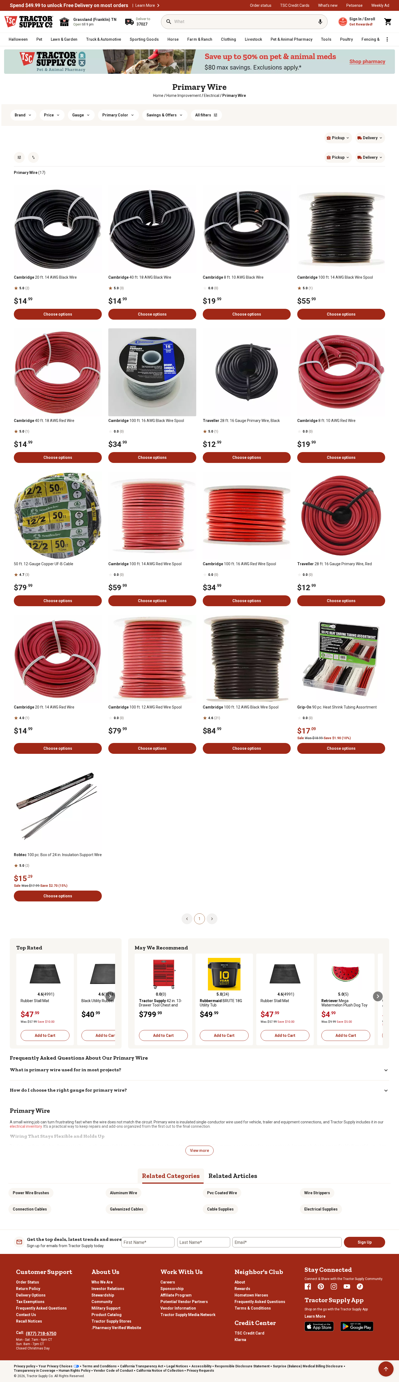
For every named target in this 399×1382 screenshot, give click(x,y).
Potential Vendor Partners (184, 1302)
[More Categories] (387, 39)
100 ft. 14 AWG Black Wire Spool (335, 277)
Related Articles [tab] (232, 1176)
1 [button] (199, 919)
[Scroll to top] (386, 1369)
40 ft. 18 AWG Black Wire (139, 277)
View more (199, 1150)
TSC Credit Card (249, 1333)
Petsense (354, 5)
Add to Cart (45, 1035)
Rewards (242, 1288)
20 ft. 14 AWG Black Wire (45, 277)
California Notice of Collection (159, 1370)
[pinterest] (321, 1286)
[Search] (168, 21)
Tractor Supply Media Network (188, 1315)
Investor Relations (107, 1288)
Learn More (145, 5)
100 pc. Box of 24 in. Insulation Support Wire (58, 855)
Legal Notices (177, 1366)
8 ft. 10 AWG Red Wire (326, 420)
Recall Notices (29, 1321)
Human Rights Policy (74, 1370)
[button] (158, 5)
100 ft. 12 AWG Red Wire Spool (145, 707)
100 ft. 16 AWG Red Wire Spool (239, 564)
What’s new (328, 5)
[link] (158, 95)
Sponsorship (171, 1288)
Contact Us (26, 1315)
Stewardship (102, 1295)
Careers (167, 1282)
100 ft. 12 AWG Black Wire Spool (240, 707)
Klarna (240, 1339)
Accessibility (201, 1366)
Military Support (106, 1308)
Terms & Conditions (253, 1308)
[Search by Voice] (320, 21)
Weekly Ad (380, 5)
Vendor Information (178, 1308)
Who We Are (102, 1282)
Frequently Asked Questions (41, 1308)
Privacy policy (24, 1366)
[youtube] (347, 1286)
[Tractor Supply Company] (28, 22)
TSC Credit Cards (294, 5)
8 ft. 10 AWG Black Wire (233, 277)
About (240, 1282)
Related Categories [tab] (171, 1176)
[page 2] (212, 918)
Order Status (27, 1282)
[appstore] (319, 1326)
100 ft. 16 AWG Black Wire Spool (146, 420)
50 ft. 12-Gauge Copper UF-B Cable (43, 564)
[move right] (110, 996)
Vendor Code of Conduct (113, 1370)
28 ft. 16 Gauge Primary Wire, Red (334, 564)
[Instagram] (334, 1286)
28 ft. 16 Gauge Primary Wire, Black (241, 420)
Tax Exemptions (30, 1302)
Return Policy (28, 1288)
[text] (234, 95)
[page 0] (187, 918)
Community (101, 1302)
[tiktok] (360, 1286)
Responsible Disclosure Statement (242, 1366)
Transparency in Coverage (34, 1370)
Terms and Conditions (99, 1366)
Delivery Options (31, 1295)
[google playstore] (356, 1326)
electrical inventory (26, 1126)
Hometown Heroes (251, 1295)
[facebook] (308, 1286)
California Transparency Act (141, 1366)
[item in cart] (388, 22)
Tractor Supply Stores (111, 1321)
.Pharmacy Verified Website (116, 1328)
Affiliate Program (176, 1295)
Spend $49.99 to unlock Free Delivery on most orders (69, 5)
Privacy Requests (200, 1370)
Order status (260, 5)
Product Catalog (106, 1315)
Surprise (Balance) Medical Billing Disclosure (308, 1366)
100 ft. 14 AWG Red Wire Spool (145, 564)
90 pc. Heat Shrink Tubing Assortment (337, 707)
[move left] (21, 996)
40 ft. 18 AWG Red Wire (44, 420)
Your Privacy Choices (55, 1366)
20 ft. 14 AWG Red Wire (44, 707)
